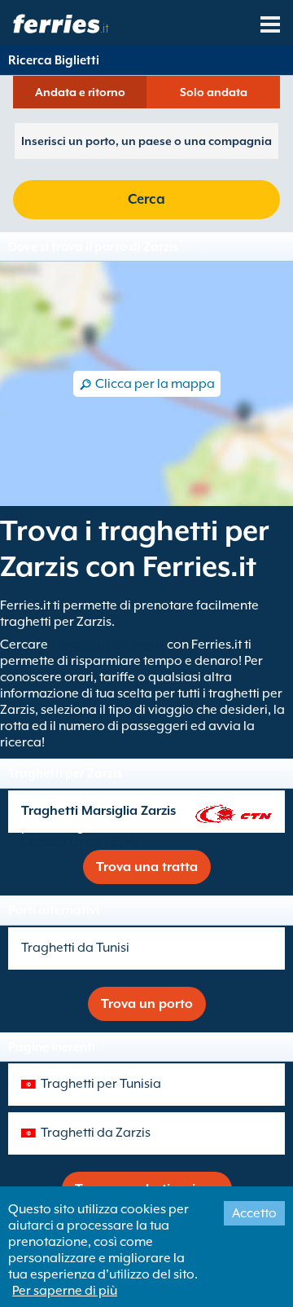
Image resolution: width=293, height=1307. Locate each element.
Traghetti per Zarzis (107, 644)
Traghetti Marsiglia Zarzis (98, 810)
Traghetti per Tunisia (101, 1083)
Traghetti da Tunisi (75, 947)
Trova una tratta (147, 867)
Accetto (254, 1213)
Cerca (146, 199)
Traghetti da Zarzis (96, 1132)
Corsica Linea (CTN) (80, 841)
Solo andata (213, 92)
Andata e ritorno (80, 92)
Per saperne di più (64, 1290)
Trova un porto (147, 1004)
